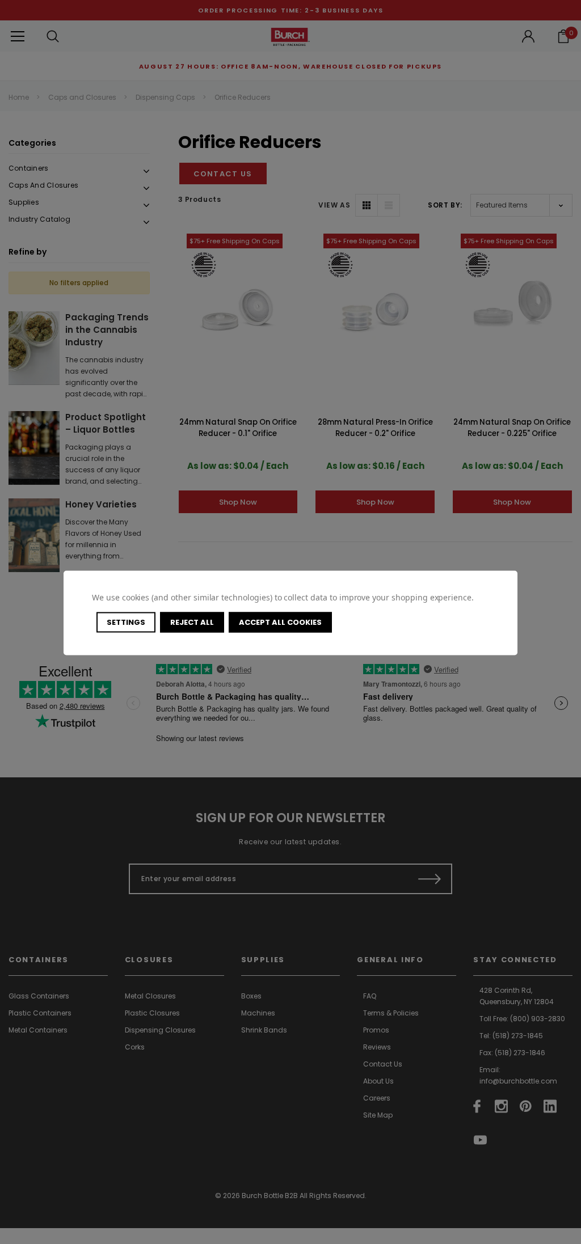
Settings (126, 621)
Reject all (192, 621)
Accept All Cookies (280, 621)
